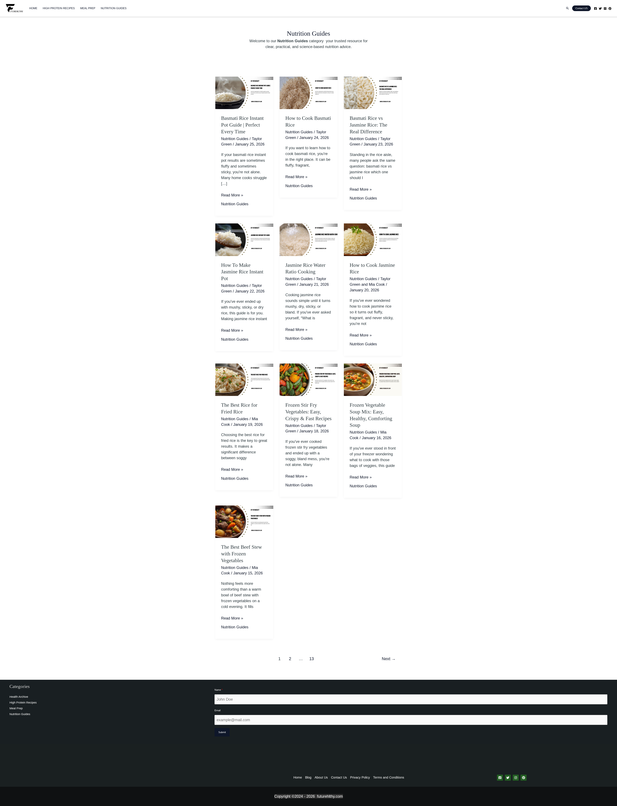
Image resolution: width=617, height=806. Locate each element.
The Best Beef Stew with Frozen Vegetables (241, 553)
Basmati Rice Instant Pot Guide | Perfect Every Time (242, 124)
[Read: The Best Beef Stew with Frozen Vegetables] (244, 521)
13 (311, 658)
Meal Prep (87, 8)
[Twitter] (600, 8)
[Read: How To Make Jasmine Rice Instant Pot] (244, 239)
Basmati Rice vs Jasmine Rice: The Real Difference (368, 124)
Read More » (232, 195)
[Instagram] (605, 8)
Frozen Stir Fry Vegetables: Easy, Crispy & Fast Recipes (308, 411)
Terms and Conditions (388, 777)
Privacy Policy (360, 777)
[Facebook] (595, 8)
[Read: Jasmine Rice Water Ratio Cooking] (308, 239)
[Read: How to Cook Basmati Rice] (308, 92)
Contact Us (339, 777)
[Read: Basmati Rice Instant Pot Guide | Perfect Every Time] (244, 92)
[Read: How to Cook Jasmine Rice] (373, 239)
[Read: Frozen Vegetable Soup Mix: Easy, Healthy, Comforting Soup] (373, 379)
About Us (321, 777)
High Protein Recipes (59, 8)
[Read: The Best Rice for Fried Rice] (244, 379)
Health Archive (18, 696)
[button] (567, 8)
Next (389, 658)
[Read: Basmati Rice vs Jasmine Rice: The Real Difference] (373, 92)
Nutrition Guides (113, 8)
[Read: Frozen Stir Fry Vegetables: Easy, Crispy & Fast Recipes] (308, 379)
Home (33, 8)
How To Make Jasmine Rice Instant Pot (242, 271)
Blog (308, 777)
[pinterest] (609, 8)
